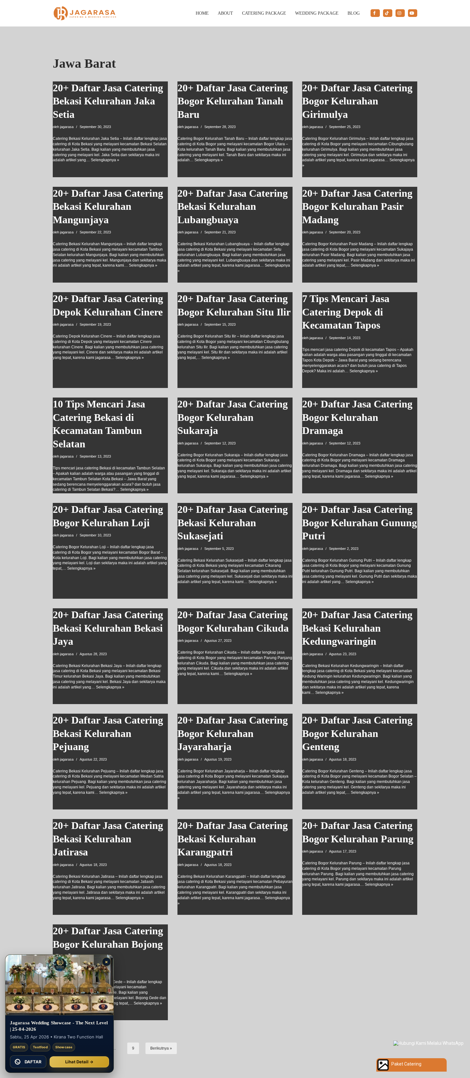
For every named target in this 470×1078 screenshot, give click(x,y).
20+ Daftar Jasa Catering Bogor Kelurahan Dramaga (357, 417)
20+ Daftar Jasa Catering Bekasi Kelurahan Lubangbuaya (232, 206)
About (225, 13)
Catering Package (264, 13)
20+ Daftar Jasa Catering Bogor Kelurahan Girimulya (357, 101)
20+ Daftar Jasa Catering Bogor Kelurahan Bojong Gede (108, 944)
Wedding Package (317, 13)
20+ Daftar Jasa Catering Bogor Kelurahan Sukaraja (232, 417)
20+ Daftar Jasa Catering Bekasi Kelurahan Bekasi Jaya (108, 628)
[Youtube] (412, 13)
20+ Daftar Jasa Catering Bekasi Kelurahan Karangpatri (232, 839)
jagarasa (67, 127)
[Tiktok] (387, 13)
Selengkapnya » (105, 160)
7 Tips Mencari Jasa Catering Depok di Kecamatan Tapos (345, 312)
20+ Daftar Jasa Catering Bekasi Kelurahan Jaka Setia (108, 101)
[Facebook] (375, 13)
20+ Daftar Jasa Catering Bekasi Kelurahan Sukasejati (232, 523)
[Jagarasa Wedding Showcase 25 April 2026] (59, 985)
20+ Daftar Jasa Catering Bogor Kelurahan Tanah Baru (232, 101)
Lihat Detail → (79, 1061)
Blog (354, 13)
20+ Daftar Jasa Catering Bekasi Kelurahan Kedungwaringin (357, 628)
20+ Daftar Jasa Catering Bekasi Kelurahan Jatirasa (108, 839)
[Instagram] (400, 13)
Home (202, 13)
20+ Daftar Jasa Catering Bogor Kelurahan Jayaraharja (232, 733)
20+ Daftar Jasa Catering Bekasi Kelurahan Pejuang (108, 733)
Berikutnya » (161, 1048)
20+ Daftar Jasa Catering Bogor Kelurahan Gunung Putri (359, 523)
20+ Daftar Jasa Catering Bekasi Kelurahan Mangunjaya (108, 206)
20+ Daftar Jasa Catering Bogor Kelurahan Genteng (357, 733)
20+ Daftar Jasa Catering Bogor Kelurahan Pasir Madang (357, 206)
